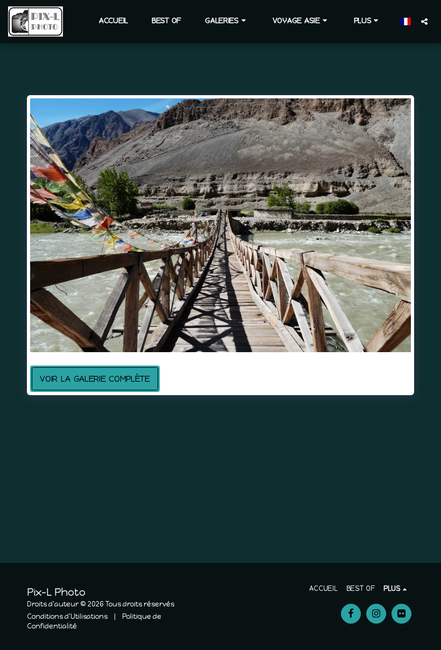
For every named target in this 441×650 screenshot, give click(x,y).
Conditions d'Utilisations (67, 616)
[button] (227, 21)
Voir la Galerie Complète (95, 379)
